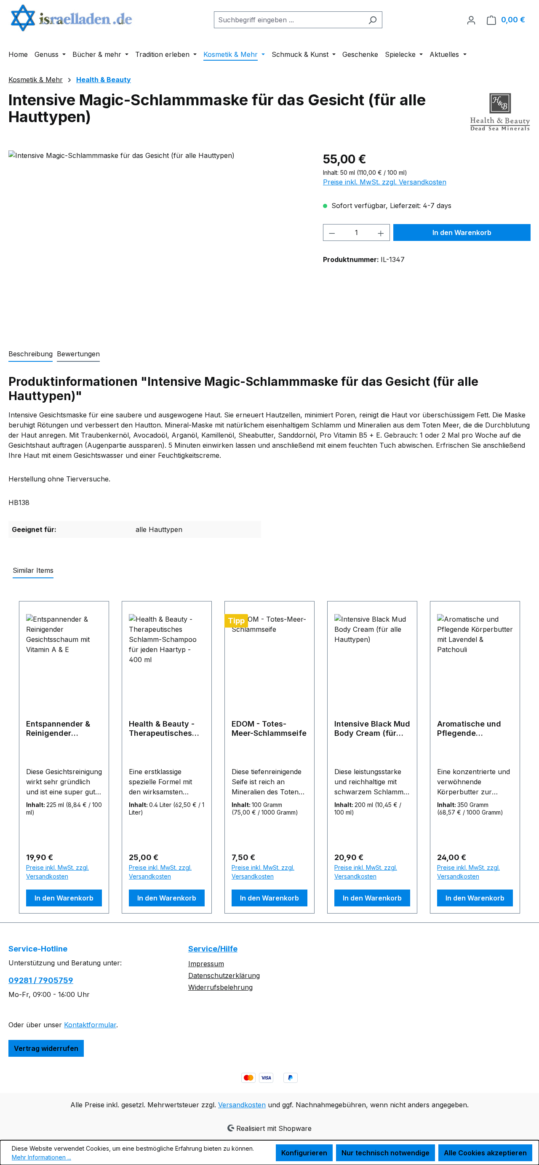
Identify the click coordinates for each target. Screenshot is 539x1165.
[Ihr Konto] (471, 19)
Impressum (206, 963)
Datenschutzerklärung (224, 975)
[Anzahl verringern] (332, 232)
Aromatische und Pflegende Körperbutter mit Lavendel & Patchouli (469, 728)
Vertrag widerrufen (46, 1048)
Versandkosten (242, 1105)
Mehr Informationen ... (41, 1157)
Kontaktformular (90, 1025)
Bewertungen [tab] (78, 354)
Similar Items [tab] (33, 570)
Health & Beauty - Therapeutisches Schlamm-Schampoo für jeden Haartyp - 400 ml (166, 728)
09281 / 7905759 (40, 980)
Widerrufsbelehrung (220, 987)
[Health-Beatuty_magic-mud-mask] (157, 240)
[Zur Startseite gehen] (71, 17)
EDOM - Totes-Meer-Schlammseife (269, 728)
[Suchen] (372, 19)
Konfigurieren (304, 1153)
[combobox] (288, 19)
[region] (157, 240)
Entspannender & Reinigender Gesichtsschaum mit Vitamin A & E (58, 728)
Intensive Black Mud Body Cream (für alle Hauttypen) (372, 728)
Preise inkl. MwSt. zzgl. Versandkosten (384, 182)
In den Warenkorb (461, 232)
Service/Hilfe (212, 948)
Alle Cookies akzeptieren (485, 1153)
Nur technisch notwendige (386, 1153)
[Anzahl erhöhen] (381, 232)
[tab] (30, 354)
